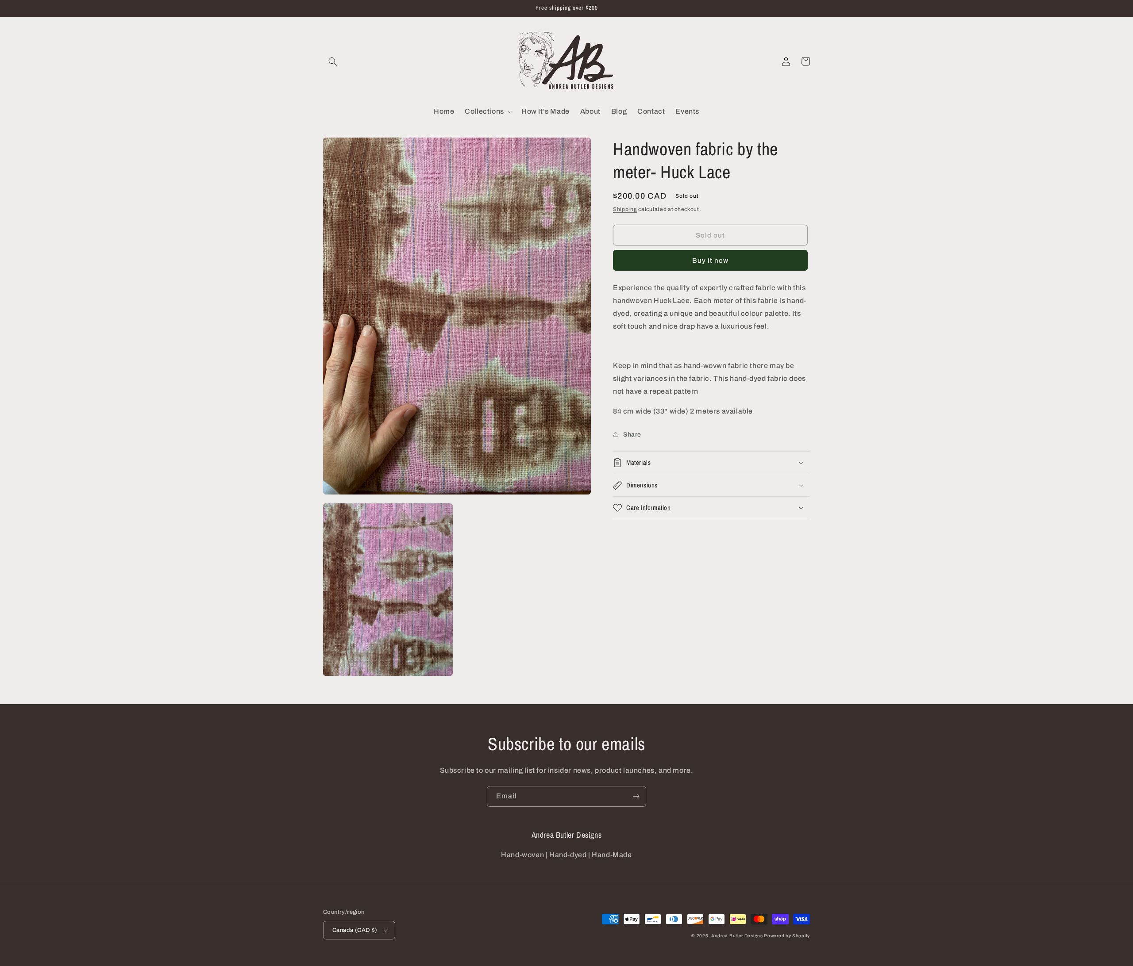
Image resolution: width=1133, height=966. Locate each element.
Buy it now (710, 260)
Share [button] (632, 434)
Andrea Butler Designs (737, 935)
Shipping (625, 209)
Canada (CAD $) (355, 930)
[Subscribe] (636, 796)
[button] (333, 61)
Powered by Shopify (787, 935)
